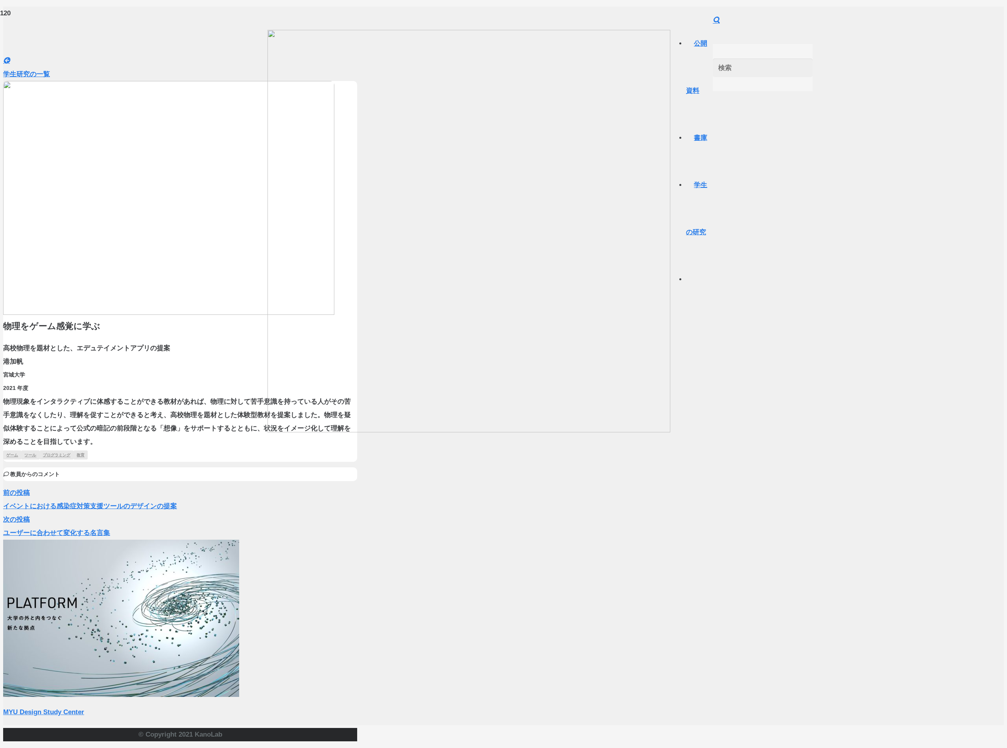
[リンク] (468, 430)
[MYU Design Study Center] (121, 694)
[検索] (716, 20)
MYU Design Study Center (43, 712)
